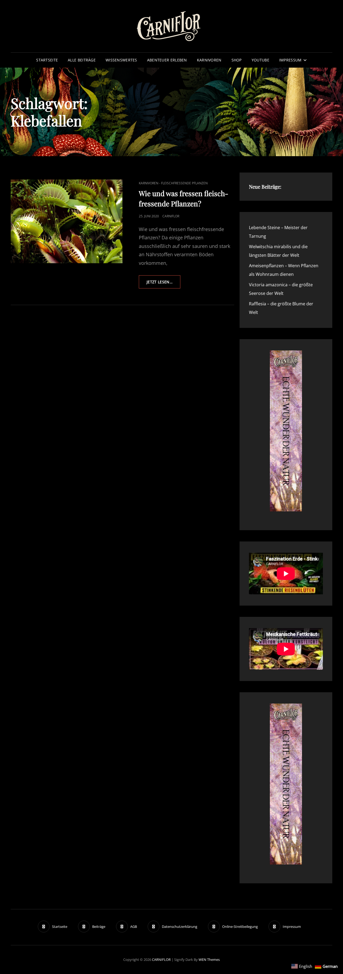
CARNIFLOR (161, 959)
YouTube (260, 60)
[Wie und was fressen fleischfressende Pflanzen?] (66, 221)
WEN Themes (209, 959)
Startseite (47, 60)
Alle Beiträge (82, 60)
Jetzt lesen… (163, 283)
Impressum (290, 60)
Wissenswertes (121, 60)
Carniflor (170, 216)
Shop (237, 60)
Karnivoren (209, 60)
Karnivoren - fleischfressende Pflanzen (173, 183)
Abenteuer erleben (167, 60)
